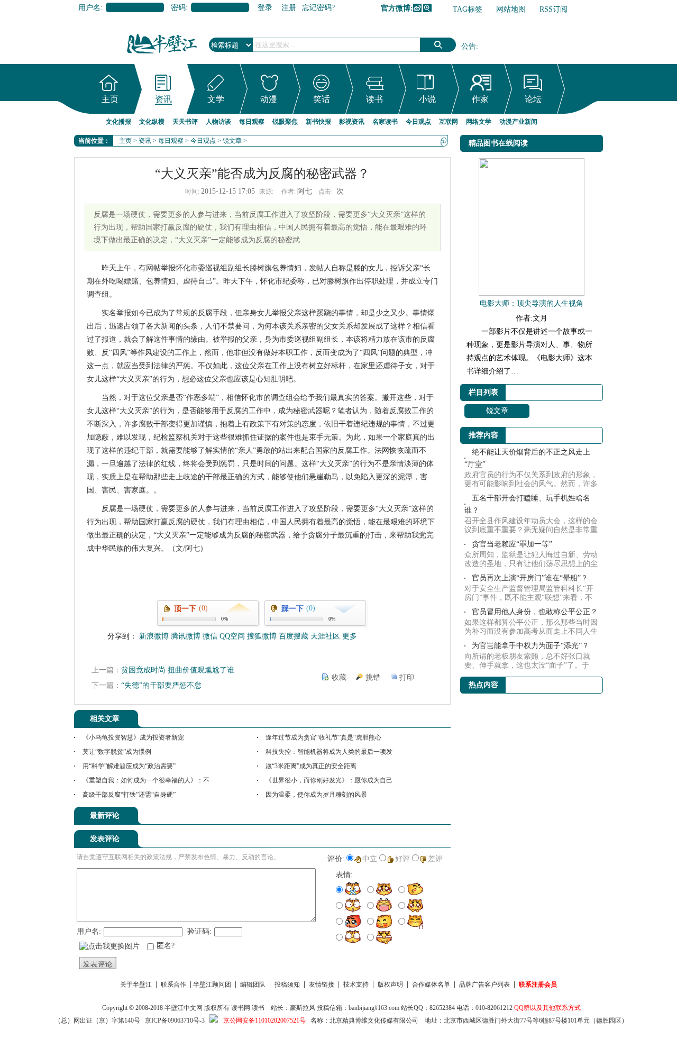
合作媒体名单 (431, 984)
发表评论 (98, 964)
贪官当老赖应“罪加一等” (512, 544)
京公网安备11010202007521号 (264, 1020)
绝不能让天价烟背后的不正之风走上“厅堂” (527, 458)
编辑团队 (253, 984)
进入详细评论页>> (421, 817)
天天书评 (185, 121)
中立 (369, 859)
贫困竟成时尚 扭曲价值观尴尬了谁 (177, 670)
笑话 (321, 99)
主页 (110, 99)
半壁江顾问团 (212, 984)
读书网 (240, 1007)
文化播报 (118, 121)
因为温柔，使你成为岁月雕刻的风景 (316, 794)
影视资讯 (351, 121)
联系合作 (173, 984)
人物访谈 (218, 121)
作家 (480, 99)
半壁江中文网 (183, 1007)
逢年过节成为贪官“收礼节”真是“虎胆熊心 (323, 737)
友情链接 (321, 984)
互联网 (448, 121)
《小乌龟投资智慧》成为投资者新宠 (133, 737)
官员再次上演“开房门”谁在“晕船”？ (530, 578)
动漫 (268, 99)
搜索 (438, 45)
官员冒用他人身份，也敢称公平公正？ (535, 612)
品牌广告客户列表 (484, 984)
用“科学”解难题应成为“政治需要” (129, 766)
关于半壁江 (136, 984)
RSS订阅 (553, 9)
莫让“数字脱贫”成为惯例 (117, 751)
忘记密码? (318, 8)
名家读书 (385, 121)
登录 (265, 8)
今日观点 (418, 121)
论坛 (533, 99)
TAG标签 (467, 9)
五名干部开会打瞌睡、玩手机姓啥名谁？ (527, 504)
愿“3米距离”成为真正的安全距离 (311, 766)
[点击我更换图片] (109, 946)
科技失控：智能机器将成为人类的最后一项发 (329, 751)
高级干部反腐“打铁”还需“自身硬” (129, 794)
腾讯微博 (427, 8)
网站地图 (511, 9)
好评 (402, 859)
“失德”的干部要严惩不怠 (161, 685)
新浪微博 (417, 8)
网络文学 (478, 121)
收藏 (339, 677)
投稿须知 (287, 984)
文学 (215, 99)
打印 (406, 677)
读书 (374, 99)
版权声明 (390, 984)
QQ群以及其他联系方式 (547, 1007)
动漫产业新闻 (518, 121)
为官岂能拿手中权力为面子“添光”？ (530, 646)
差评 (435, 859)
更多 (349, 636)
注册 (288, 8)
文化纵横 (151, 121)
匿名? (166, 946)
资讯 (163, 99)
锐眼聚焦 (285, 121)
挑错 (372, 677)
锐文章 (232, 140)
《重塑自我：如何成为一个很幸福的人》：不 (146, 780)
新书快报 (318, 121)
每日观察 (251, 121)
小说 (427, 99)
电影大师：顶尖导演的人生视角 (531, 303)
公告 (468, 46)
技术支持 (356, 984)
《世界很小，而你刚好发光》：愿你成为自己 (329, 780)
